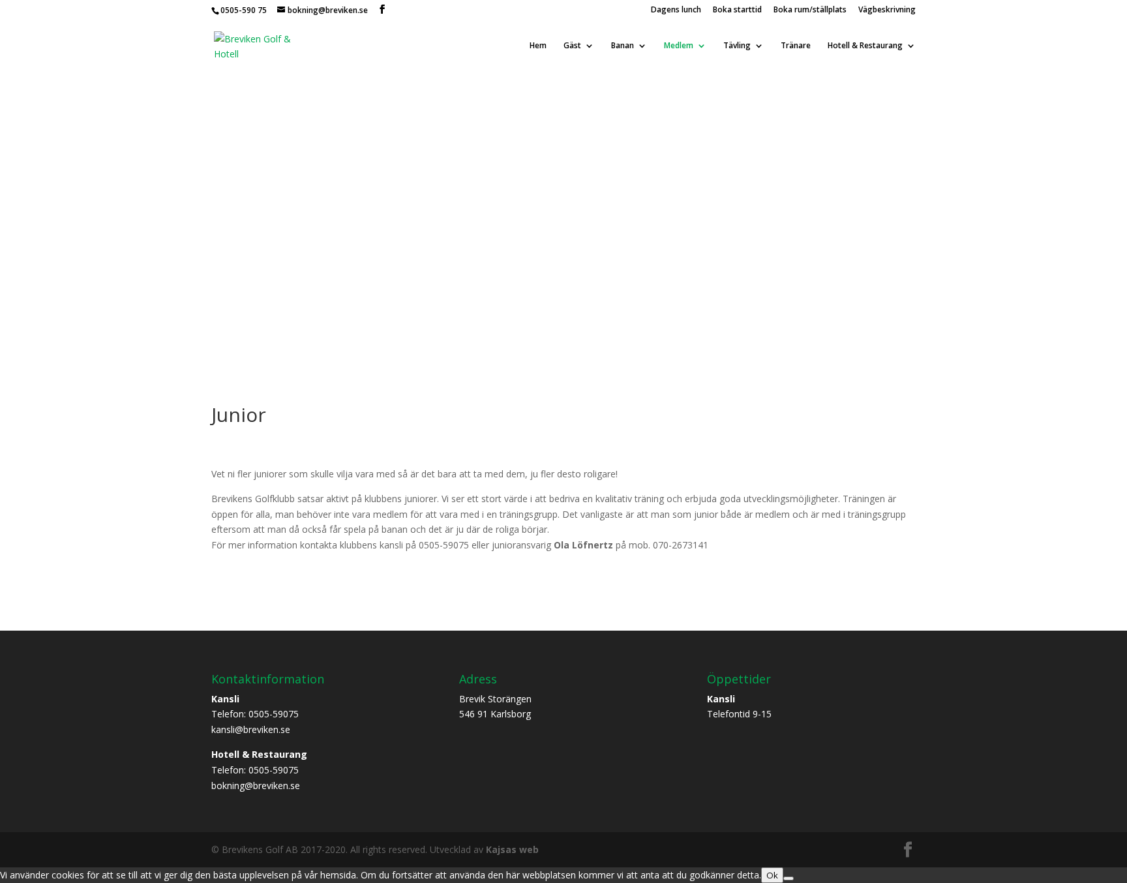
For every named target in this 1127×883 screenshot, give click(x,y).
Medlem (678, 46)
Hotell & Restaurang (865, 46)
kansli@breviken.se (250, 729)
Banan (622, 46)
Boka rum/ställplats (810, 10)
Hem (538, 46)
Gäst (572, 46)
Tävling (737, 46)
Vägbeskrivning (887, 10)
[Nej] (788, 878)
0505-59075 (273, 714)
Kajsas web (512, 849)
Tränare (796, 46)
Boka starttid (737, 10)
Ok (772, 875)
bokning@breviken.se (255, 785)
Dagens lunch (676, 10)
